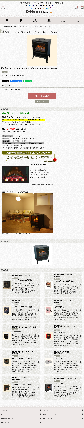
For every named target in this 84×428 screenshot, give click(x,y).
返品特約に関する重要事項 (11, 89)
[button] (3, 7)
